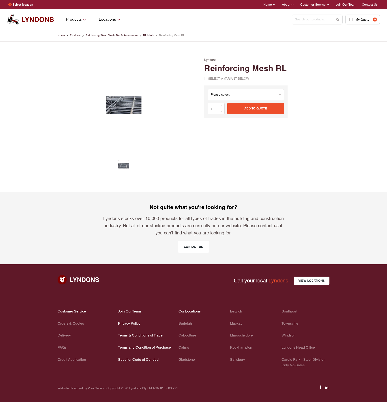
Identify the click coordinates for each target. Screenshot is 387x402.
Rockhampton (241, 347)
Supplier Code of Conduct (138, 359)
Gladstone (186, 359)
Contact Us (370, 4)
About (286, 4)
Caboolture (187, 335)
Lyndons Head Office (298, 347)
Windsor (288, 335)
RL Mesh (148, 35)
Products (74, 19)
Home (267, 4)
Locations (107, 19)
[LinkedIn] (326, 389)
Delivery (64, 335)
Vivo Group (96, 388)
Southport (289, 311)
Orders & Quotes (71, 323)
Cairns (183, 347)
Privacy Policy (129, 323)
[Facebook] (320, 389)
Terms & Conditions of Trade (140, 335)
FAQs (62, 347)
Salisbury (237, 359)
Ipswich (236, 311)
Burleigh (185, 323)
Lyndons (278, 280)
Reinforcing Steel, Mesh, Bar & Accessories (112, 35)
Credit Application (72, 359)
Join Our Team (346, 4)
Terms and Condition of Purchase (144, 347)
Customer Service (313, 4)
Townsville (290, 323)
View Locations (311, 280)
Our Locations (189, 311)
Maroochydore (241, 335)
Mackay (236, 323)
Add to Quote (255, 108)
